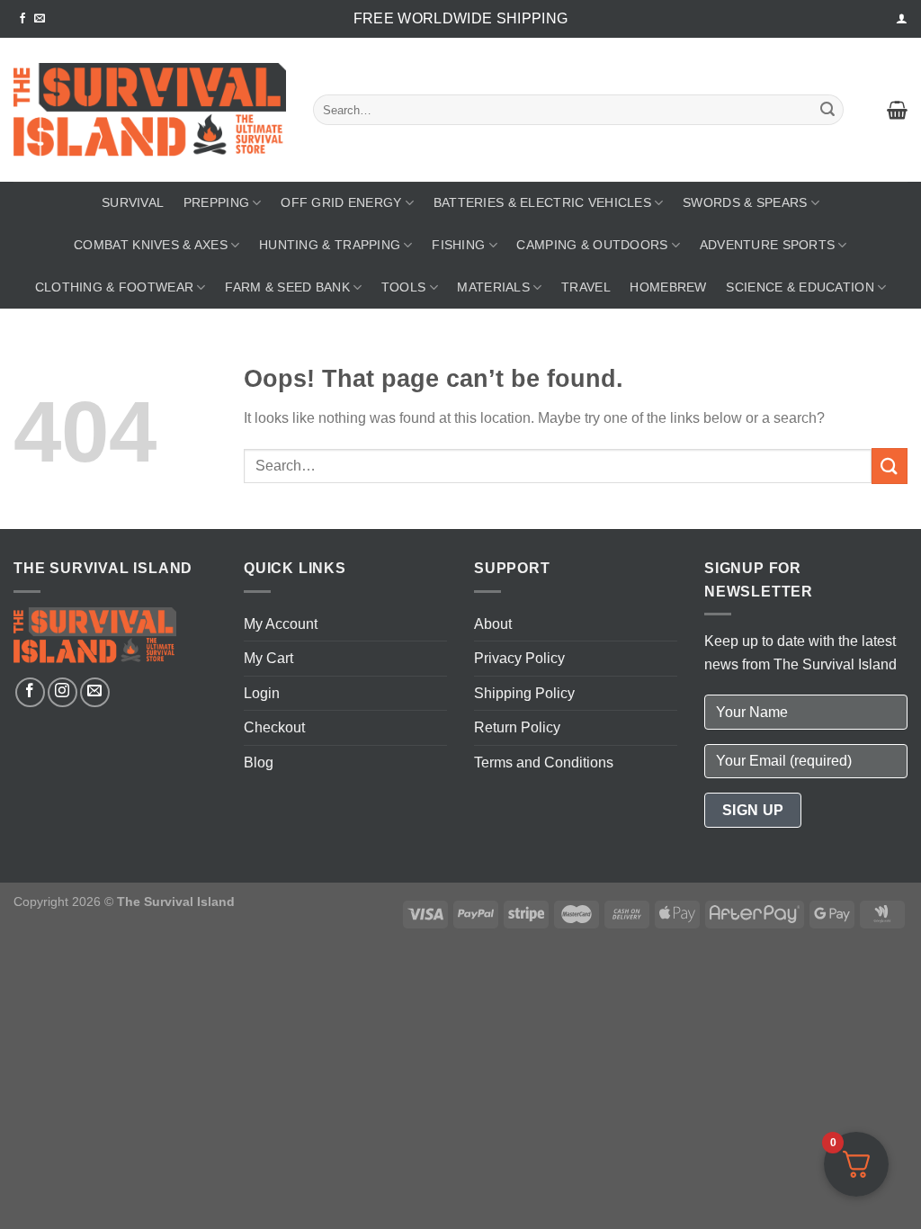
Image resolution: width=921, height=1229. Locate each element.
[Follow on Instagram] (62, 692)
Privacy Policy (519, 658)
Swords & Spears (745, 202)
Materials (493, 287)
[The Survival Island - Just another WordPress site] (149, 110)
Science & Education (799, 287)
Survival (133, 202)
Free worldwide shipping (460, 18)
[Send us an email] (39, 19)
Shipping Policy (524, 693)
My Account (280, 624)
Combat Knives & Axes (151, 245)
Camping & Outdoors (591, 245)
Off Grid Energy (341, 202)
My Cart (268, 658)
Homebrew (668, 287)
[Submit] (827, 109)
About (493, 624)
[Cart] (897, 110)
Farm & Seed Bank (287, 287)
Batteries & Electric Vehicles (542, 202)
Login (262, 693)
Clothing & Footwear (114, 287)
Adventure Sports (768, 245)
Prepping (216, 202)
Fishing (458, 245)
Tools (403, 287)
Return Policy (517, 727)
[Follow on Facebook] (22, 19)
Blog (258, 762)
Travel (586, 287)
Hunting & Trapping (329, 245)
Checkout (274, 727)
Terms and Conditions (543, 762)
